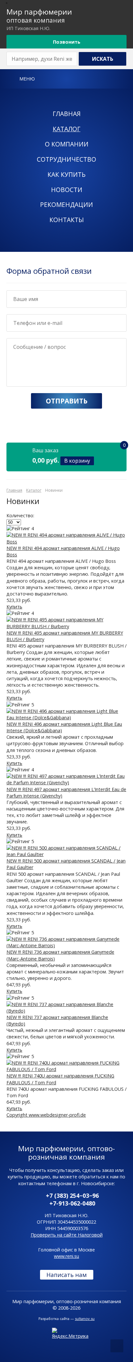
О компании (66, 144)
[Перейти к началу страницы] (116, 1345)
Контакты (66, 219)
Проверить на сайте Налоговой (67, 1235)
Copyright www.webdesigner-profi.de (46, 1115)
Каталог (66, 128)
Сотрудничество (66, 159)
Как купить (66, 174)
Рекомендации (66, 204)
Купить (14, 607)
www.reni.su (66, 1256)
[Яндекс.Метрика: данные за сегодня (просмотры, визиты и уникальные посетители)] (70, 1333)
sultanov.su (85, 1318)
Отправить (66, 400)
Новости (66, 189)
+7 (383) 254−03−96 (72, 1195)
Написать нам (66, 1275)
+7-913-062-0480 (72, 1203)
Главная (67, 113)
